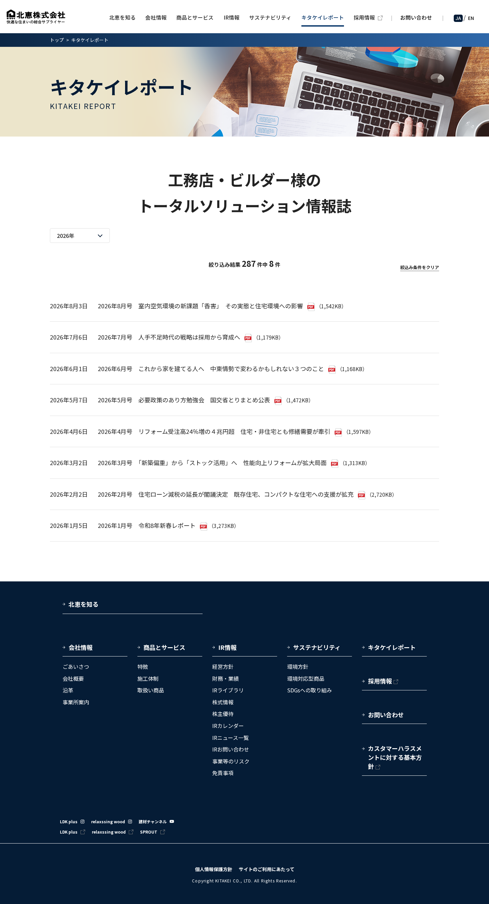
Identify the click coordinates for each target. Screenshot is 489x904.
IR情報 (227, 647)
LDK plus (69, 821)
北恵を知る (83, 604)
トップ (57, 40)
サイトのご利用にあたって (266, 869)
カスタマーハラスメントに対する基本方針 (395, 757)
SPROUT (148, 832)
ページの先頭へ (458, 598)
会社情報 (80, 647)
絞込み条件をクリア (419, 267)
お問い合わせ (416, 17)
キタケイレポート (392, 647)
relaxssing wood (108, 821)
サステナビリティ (317, 647)
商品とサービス (164, 647)
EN (471, 18)
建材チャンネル (153, 821)
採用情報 (380, 680)
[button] (95, 650)
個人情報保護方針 (213, 869)
